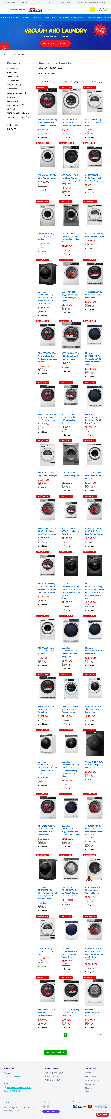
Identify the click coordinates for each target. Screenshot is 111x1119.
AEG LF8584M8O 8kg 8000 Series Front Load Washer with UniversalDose (47, 830)
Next (99, 1035)
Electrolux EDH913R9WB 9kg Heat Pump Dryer (94, 651)
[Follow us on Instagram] (48, 1106)
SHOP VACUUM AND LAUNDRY (55, 43)
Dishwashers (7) (13, 89)
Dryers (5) (11, 97)
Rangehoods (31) (14, 85)
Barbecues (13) (13, 101)
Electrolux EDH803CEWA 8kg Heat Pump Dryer (93, 1013)
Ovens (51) (11, 76)
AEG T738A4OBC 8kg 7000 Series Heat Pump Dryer (70, 1013)
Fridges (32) (12, 68)
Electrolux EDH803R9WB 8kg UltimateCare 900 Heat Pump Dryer (94, 418)
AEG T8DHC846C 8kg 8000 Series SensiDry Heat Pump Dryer (70, 356)
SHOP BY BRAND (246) (17, 113)
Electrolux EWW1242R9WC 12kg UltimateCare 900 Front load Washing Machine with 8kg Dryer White (71, 769)
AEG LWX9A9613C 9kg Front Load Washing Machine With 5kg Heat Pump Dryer (71, 179)
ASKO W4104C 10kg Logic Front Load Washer (46, 236)
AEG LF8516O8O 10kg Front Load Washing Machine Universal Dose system (47, 357)
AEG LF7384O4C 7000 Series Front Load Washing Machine (47, 1013)
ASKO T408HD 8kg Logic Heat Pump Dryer (47, 474)
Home (6, 54)
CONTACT (11, 129)
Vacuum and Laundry (19, 54)
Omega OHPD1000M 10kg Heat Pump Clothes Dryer (94, 765)
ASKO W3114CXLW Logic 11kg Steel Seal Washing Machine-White (71, 122)
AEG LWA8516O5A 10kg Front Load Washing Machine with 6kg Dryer (47, 122)
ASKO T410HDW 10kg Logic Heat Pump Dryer (94, 234)
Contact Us (26, 2)
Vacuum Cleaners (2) (15, 105)
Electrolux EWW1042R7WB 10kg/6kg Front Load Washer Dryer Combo (70, 830)
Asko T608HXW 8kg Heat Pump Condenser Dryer (94, 122)
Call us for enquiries (55, 1052)
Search (88, 1073)
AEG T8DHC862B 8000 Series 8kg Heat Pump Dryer (70, 531)
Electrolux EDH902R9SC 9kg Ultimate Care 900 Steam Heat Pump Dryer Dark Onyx (45, 297)
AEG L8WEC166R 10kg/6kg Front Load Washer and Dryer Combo (70, 296)
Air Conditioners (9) (15, 109)
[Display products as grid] (99, 82)
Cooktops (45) (13, 80)
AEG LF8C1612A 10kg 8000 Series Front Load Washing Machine (94, 531)
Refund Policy (90, 1076)
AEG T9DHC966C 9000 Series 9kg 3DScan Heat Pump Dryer (69, 418)
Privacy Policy (90, 1084)
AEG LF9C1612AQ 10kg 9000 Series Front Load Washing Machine (47, 531)
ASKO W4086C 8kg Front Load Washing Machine (93, 476)
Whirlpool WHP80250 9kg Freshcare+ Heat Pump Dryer (94, 709)
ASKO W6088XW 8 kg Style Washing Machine (47, 176)
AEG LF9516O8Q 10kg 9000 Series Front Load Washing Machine (47, 417)
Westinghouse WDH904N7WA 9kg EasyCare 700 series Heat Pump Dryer (70, 891)
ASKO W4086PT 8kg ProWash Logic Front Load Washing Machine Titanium (71, 237)
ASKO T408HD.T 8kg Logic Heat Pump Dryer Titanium (71, 476)
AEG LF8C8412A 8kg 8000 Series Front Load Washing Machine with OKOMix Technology (94, 831)
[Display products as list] (102, 82)
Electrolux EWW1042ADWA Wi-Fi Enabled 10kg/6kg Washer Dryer (71, 952)
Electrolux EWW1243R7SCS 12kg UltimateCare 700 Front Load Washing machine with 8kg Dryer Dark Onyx (71, 591)
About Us (39, 2)
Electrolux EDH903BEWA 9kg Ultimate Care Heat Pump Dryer (69, 652)
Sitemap (88, 1088)
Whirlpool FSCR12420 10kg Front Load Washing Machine (70, 709)
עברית (8, 1102)
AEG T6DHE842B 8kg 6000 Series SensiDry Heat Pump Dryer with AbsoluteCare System (47, 588)
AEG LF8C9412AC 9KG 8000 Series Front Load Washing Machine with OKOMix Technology (94, 954)
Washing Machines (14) (16, 93)
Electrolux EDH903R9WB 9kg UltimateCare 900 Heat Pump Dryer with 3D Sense (94, 359)
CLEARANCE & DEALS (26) (18, 117)
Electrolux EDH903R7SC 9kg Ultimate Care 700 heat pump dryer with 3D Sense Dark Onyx (47, 893)
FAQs (51, 2)
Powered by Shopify (11, 1111)
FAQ (87, 1092)
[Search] (92, 9)
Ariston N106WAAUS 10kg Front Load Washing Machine (93, 890)
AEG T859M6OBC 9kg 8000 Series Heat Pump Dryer (47, 709)
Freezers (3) (12, 72)
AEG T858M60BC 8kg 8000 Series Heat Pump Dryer (94, 295)
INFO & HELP (13, 125)
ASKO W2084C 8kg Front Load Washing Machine (46, 651)
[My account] (100, 9)
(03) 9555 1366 (65, 2)
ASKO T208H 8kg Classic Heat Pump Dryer (45, 951)
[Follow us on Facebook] (44, 1106)
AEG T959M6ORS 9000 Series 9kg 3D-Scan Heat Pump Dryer (94, 178)
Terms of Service (92, 1080)
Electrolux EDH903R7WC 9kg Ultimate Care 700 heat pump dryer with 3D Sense (47, 767)
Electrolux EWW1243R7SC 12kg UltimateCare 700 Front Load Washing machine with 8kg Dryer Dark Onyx (94, 591)
